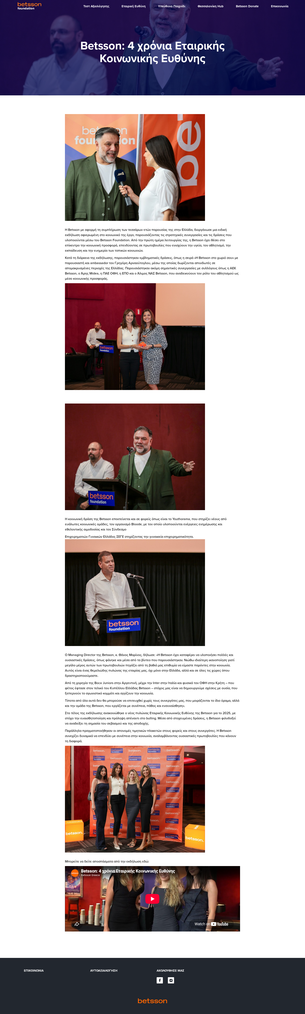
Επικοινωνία (34, 970)
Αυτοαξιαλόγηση (103, 970)
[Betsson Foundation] (30, 6)
